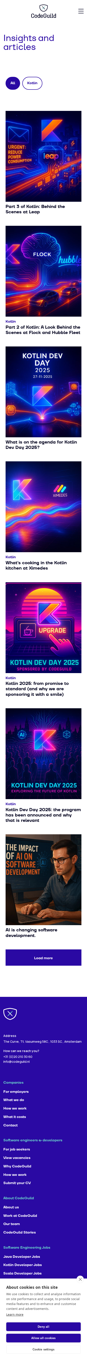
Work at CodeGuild (20, 1215)
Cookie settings (44, 1349)
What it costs (14, 1116)
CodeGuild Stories (19, 1232)
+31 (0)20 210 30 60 (17, 1057)
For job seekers (16, 1149)
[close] (80, 1279)
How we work (15, 1108)
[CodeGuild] (43, 11)
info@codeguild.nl (16, 1061)
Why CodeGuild (17, 1166)
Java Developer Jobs (21, 1256)
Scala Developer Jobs (22, 1273)
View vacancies (16, 1157)
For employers (16, 1091)
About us (11, 1207)
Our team (11, 1224)
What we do (13, 1099)
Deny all (43, 1326)
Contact (10, 1125)
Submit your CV (17, 1183)
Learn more (14, 1314)
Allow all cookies (43, 1338)
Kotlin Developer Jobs (22, 1264)
